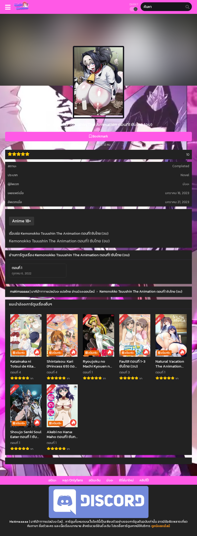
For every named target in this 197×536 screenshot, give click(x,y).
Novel (185, 175)
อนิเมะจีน (95, 480)
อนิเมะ (52, 480)
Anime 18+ (21, 221)
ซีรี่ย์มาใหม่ (126, 480)
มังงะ (109, 480)
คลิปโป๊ (144, 480)
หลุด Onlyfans (72, 480)
